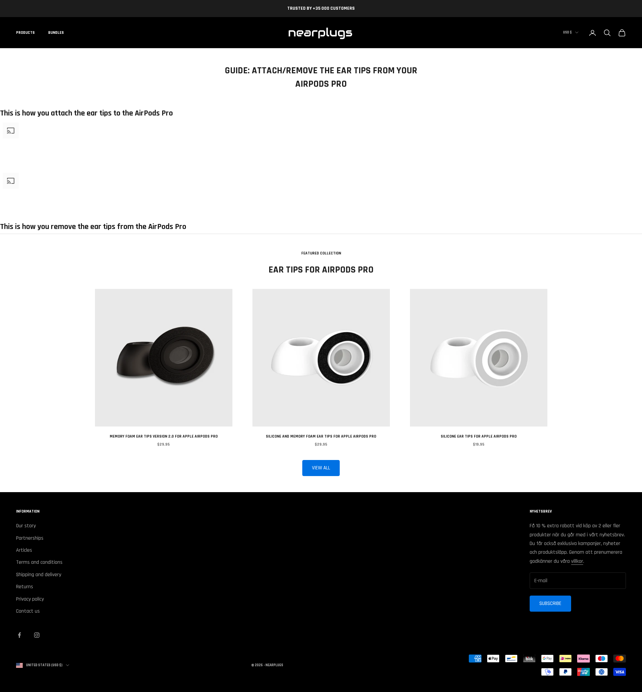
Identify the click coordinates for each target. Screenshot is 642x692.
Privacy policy (30, 599)
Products (25, 32)
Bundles (56, 32)
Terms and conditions (39, 562)
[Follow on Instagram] (36, 635)
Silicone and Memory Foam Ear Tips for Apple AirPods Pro (321, 436)
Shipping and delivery (38, 574)
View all (321, 468)
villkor (577, 561)
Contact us (28, 611)
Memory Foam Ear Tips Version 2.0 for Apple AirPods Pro (164, 436)
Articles (24, 550)
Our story (26, 525)
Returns (24, 586)
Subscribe (550, 603)
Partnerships (29, 538)
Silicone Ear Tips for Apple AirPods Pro (479, 436)
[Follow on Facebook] (19, 635)
